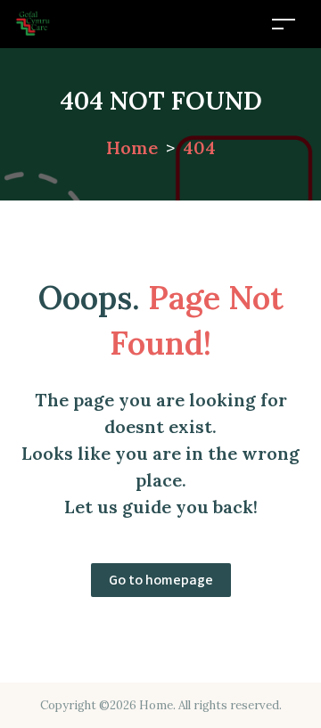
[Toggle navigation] (283, 23)
